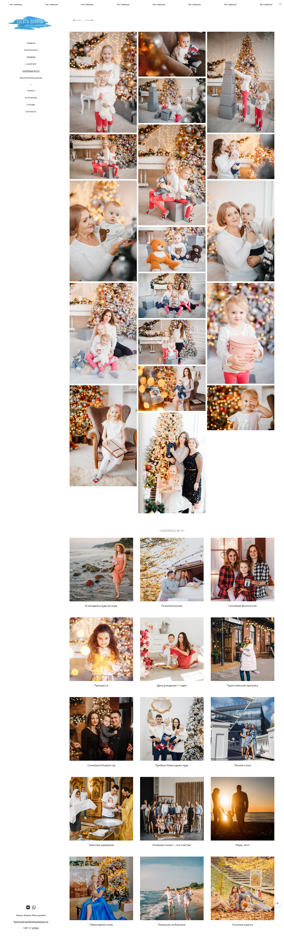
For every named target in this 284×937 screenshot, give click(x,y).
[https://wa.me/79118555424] (34, 907)
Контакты (31, 111)
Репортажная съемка (31, 77)
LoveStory (31, 63)
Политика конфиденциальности (31, 921)
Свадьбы (31, 56)
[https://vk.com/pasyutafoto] (28, 907)
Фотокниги (31, 97)
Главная (31, 43)
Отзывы (31, 104)
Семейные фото (31, 70)
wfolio (35, 927)
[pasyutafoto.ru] (31, 23)
